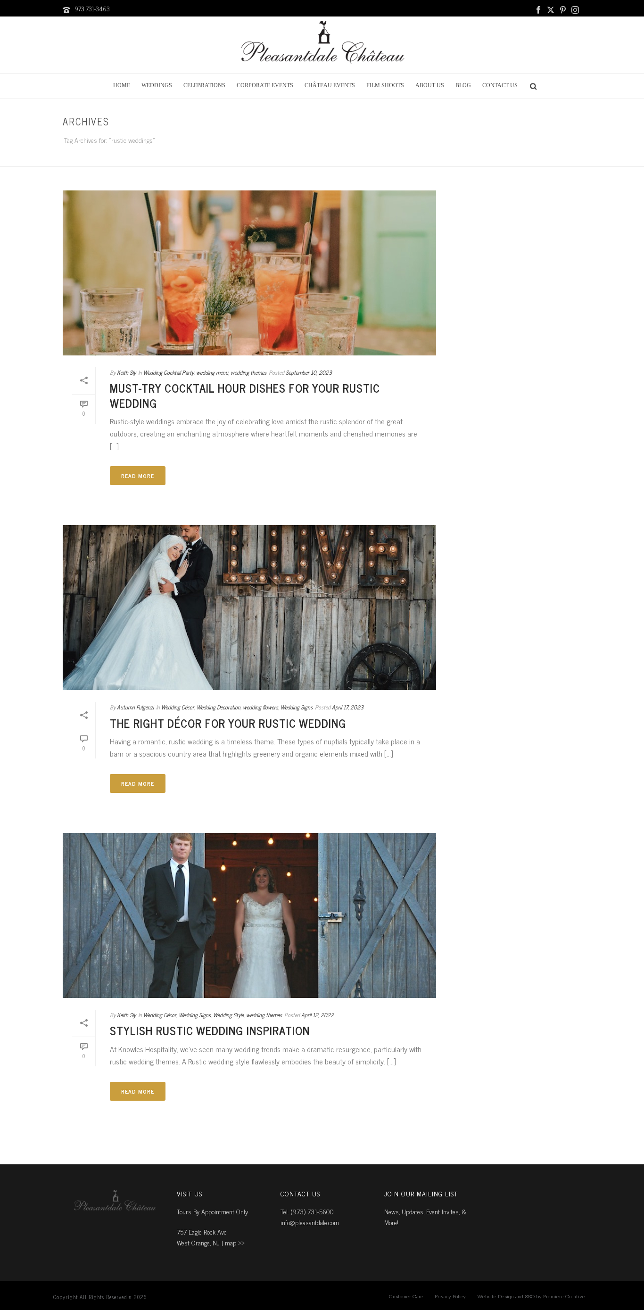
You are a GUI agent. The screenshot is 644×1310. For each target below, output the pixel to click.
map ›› (235, 1242)
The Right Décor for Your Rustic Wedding (228, 723)
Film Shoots (385, 85)
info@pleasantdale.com (310, 1222)
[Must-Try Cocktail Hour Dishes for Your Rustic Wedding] (249, 272)
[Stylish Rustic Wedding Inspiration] (249, 915)
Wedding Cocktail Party (168, 372)
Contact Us (500, 85)
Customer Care (406, 1297)
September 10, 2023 (309, 372)
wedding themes (248, 372)
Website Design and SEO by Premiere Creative (531, 1297)
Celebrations (204, 85)
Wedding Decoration (218, 707)
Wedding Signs (297, 707)
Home (121, 85)
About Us (429, 85)
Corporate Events (265, 85)
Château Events (330, 85)
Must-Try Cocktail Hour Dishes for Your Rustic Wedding (245, 395)
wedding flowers (260, 707)
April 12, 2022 (317, 1015)
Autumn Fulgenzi (135, 707)
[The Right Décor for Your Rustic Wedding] (249, 607)
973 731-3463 (92, 9)
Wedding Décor (177, 707)
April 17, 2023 (347, 707)
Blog (463, 85)
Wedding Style (228, 1015)
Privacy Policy (450, 1297)
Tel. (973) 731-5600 (307, 1211)
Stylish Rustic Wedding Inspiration (210, 1030)
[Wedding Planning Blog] (322, 44)
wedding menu (212, 372)
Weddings (156, 85)
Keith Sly (126, 372)
